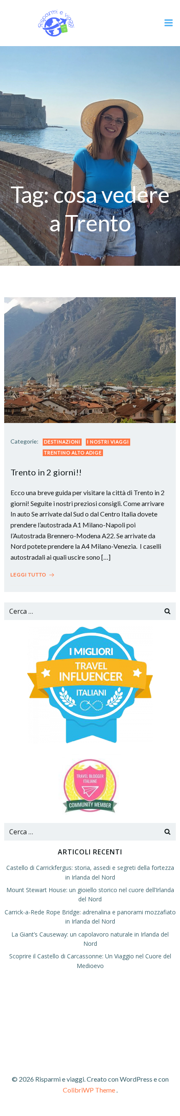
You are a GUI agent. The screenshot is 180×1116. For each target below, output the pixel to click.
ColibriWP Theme (89, 1090)
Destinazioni (62, 441)
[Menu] (169, 23)
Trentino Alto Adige (73, 452)
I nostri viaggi (108, 441)
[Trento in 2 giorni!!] (90, 359)
